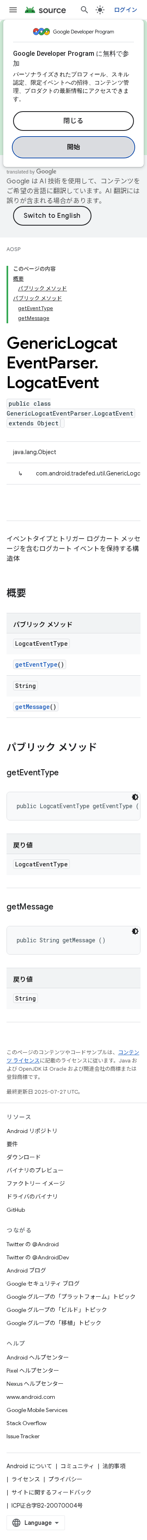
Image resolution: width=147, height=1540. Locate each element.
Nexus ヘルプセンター (35, 1383)
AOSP (13, 249)
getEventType (36, 664)
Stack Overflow (27, 1423)
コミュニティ (77, 1466)
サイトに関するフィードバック (51, 1492)
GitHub (16, 1209)
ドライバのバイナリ (32, 1196)
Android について (29, 1466)
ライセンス (25, 1479)
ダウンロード (24, 1157)
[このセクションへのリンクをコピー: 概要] (34, 594)
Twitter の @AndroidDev (38, 1257)
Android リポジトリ (32, 1131)
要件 (12, 1144)
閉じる (73, 121)
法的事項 (113, 1466)
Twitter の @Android (33, 1244)
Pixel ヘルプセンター (33, 1370)
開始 (73, 147)
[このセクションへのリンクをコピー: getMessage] (61, 907)
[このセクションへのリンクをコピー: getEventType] (67, 773)
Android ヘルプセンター (38, 1357)
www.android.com (31, 1397)
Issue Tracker (23, 1436)
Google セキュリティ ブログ (43, 1283)
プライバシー (65, 1479)
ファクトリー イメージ (36, 1183)
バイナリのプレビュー (35, 1170)
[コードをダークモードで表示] (135, 797)
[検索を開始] (84, 10)
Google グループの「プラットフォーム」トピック (71, 1296)
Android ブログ (26, 1270)
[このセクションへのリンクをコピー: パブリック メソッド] (105, 748)
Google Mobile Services (37, 1410)
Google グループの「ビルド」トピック (57, 1310)
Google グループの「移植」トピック (54, 1323)
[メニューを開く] (13, 10)
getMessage (32, 707)
